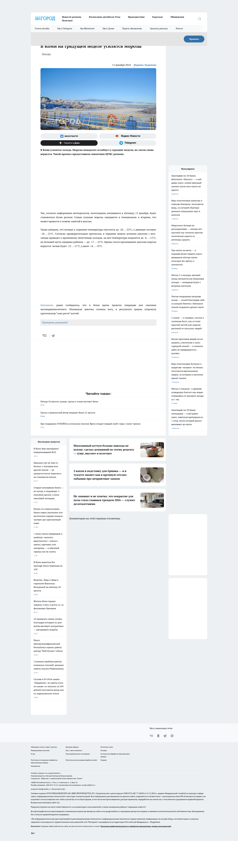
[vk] (44, 335)
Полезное (67, 20)
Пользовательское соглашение (78, 754)
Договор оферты (72, 747)
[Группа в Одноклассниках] (158, 736)
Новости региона (71, 17)
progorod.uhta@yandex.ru (41, 789)
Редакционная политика (40, 750)
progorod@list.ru (88, 785)
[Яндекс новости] (127, 136)
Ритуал (179, 28)
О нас (33, 754)
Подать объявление (132, 28)
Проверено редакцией (55, 322)
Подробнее (155, 822)
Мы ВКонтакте (87, 28)
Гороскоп (157, 17)
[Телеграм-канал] (127, 143)
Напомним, (47, 305)
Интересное (35, 766)
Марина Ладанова (145, 64)
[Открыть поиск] (199, 18)
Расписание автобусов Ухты (104, 17)
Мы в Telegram (64, 28)
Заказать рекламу (159, 28)
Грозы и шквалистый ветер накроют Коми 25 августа (67, 414)
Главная (103, 760)
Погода (46, 54)
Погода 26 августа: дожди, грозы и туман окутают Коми (69, 403)
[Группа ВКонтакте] (69, 136)
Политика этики (107, 747)
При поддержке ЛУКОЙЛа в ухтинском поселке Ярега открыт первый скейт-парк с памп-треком (90, 425)
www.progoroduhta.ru (52, 773)
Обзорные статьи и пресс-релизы (44, 747)
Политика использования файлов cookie (81, 760)
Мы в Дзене (108, 28)
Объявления (177, 17)
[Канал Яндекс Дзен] (69, 143)
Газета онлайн (42, 28)
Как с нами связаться (74, 750)
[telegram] (54, 335)
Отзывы (104, 750)
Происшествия (136, 17)
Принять (194, 39)
